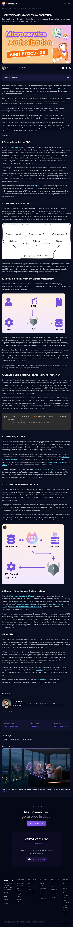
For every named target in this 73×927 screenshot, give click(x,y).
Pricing (53, 895)
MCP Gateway (19, 889)
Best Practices (27, 739)
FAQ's (53, 897)
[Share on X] (70, 68)
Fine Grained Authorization (24, 604)
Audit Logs (43, 891)
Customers (54, 889)
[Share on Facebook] (66, 68)
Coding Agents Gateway (19, 895)
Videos (53, 892)
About (65, 883)
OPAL (35, 515)
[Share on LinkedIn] (63, 68)
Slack (5, 896)
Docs (53, 883)
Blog (9, 8)
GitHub (6, 893)
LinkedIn (6, 903)
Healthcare (31, 892)
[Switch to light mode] (65, 3)
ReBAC (30, 889)
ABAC (41, 477)
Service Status (65, 906)
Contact (65, 910)
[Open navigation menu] (69, 4)
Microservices (14, 739)
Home (4, 8)
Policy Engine (42, 884)
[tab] (2, 791)
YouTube (6, 900)
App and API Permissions (20, 884)
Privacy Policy (65, 896)
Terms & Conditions (66, 901)
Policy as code (7, 442)
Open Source (65, 892)
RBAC (34, 477)
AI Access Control (20, 900)
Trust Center (65, 887)
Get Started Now (36, 823)
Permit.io (39, 670)
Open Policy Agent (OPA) (35, 186)
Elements (43, 888)
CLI (41, 894)
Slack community (42, 680)
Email (64, 913)
